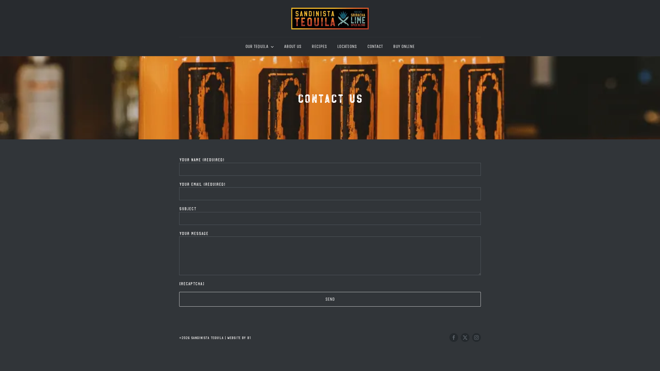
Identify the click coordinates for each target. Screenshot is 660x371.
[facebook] (453, 337)
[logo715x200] (330, 10)
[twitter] (465, 337)
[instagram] (476, 337)
